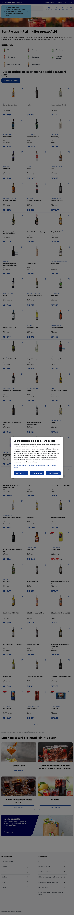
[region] (37, 457)
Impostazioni (20, 473)
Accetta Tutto (53, 473)
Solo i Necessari (37, 473)
